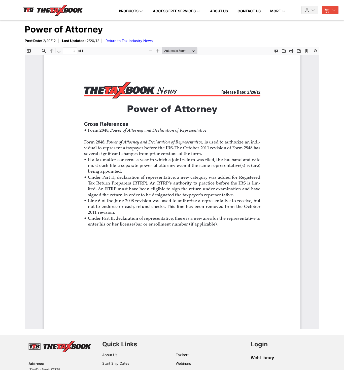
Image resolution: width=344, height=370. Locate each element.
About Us (109, 355)
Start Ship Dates (115, 363)
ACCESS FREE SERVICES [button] (174, 11)
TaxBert (182, 355)
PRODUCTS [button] (129, 11)
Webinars (183, 363)
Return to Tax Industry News (129, 41)
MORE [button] (276, 11)
